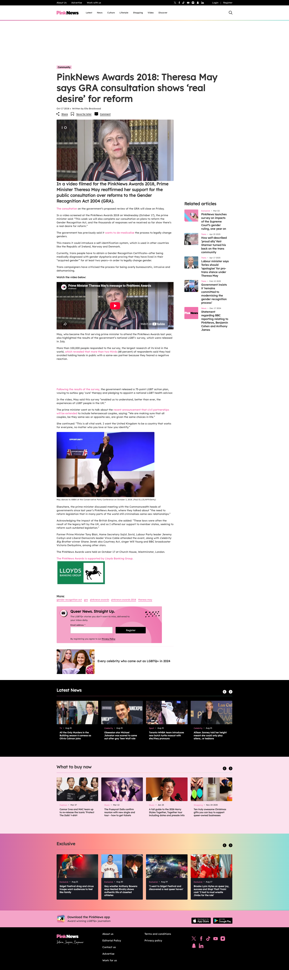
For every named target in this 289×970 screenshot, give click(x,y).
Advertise (76, 2)
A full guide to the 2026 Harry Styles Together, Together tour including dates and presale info (167, 812)
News (100, 12)
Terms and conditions (157, 933)
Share (64, 114)
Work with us (94, 2)
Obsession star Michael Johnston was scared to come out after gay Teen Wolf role (120, 735)
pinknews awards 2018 (123, 599)
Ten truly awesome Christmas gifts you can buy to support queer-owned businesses (210, 812)
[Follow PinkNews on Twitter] (193, 939)
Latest (89, 12)
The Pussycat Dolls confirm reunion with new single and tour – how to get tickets (119, 812)
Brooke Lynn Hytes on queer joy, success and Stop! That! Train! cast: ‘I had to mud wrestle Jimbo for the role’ (211, 891)
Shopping (138, 12)
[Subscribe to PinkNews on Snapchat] (193, 946)
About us (107, 933)
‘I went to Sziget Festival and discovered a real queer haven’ (166, 888)
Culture (111, 12)
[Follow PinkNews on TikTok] (208, 939)
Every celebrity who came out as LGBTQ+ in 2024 (134, 661)
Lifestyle (124, 12)
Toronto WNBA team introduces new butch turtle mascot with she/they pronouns (166, 735)
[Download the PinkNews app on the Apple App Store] (201, 921)
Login (215, 2)
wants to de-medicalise (120, 232)
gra (86, 599)
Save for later (84, 114)
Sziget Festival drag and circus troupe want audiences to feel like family (77, 889)
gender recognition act (69, 599)
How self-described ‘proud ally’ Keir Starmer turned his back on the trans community (214, 245)
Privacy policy (153, 940)
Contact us (109, 947)
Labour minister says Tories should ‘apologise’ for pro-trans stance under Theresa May (215, 268)
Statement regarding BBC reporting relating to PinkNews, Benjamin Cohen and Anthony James (214, 321)
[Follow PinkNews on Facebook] (201, 939)
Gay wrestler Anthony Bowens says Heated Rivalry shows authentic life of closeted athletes (120, 891)
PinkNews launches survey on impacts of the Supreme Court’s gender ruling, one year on (214, 221)
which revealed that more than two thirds (91, 351)
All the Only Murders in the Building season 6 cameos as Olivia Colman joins (75, 735)
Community (64, 67)
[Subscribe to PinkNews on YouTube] (215, 939)
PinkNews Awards (99, 599)
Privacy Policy (108, 639)
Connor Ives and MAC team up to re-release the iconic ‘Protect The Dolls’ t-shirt (77, 812)
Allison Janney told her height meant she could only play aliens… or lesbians (210, 735)
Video (151, 12)
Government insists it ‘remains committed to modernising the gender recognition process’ (214, 293)
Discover (162, 12)
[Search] (230, 12)
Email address (81, 625)
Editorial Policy (111, 940)
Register (227, 2)
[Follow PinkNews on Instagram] (222, 939)
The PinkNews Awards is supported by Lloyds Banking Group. (95, 558)
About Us (62, 2)
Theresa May (145, 599)
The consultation (67, 208)
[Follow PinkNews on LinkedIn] (202, 3)
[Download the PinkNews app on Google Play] (222, 921)
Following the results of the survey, (78, 389)
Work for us (109, 960)
